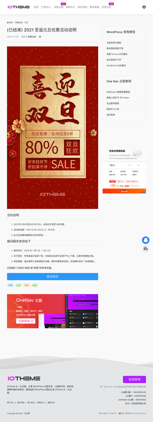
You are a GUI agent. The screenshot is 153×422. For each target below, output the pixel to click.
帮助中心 (70, 7)
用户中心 (10, 402)
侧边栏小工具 (113, 109)
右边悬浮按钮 (113, 103)
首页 (36, 7)
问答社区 (107, 6)
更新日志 (51, 402)
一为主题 (26, 413)
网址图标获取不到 (115, 48)
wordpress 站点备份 (116, 65)
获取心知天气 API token (118, 97)
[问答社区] (145, 249)
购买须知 (82, 7)
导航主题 (59, 6)
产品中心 (46, 7)
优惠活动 (18, 22)
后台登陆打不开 (114, 59)
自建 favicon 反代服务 (117, 54)
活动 (35, 285)
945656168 (140, 396)
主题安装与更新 (114, 42)
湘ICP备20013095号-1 (108, 413)
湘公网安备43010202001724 (133, 413)
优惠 (10, 285)
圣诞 (27, 285)
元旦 (18, 285)
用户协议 (31, 402)
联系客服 (94, 7)
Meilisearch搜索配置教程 (118, 92)
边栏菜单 (111, 114)
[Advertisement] (52, 338)
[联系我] (145, 240)
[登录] (144, 8)
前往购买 (53, 276)
